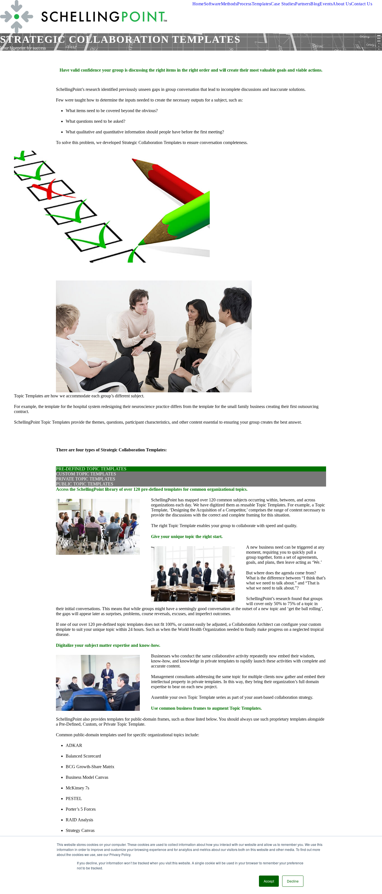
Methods (229, 3)
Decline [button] (293, 881)
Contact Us (361, 3)
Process (244, 3)
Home (198, 3)
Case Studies (283, 3)
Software (212, 3)
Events (326, 3)
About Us (342, 3)
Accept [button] (269, 881)
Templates (261, 3)
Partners (302, 3)
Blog (315, 3)
